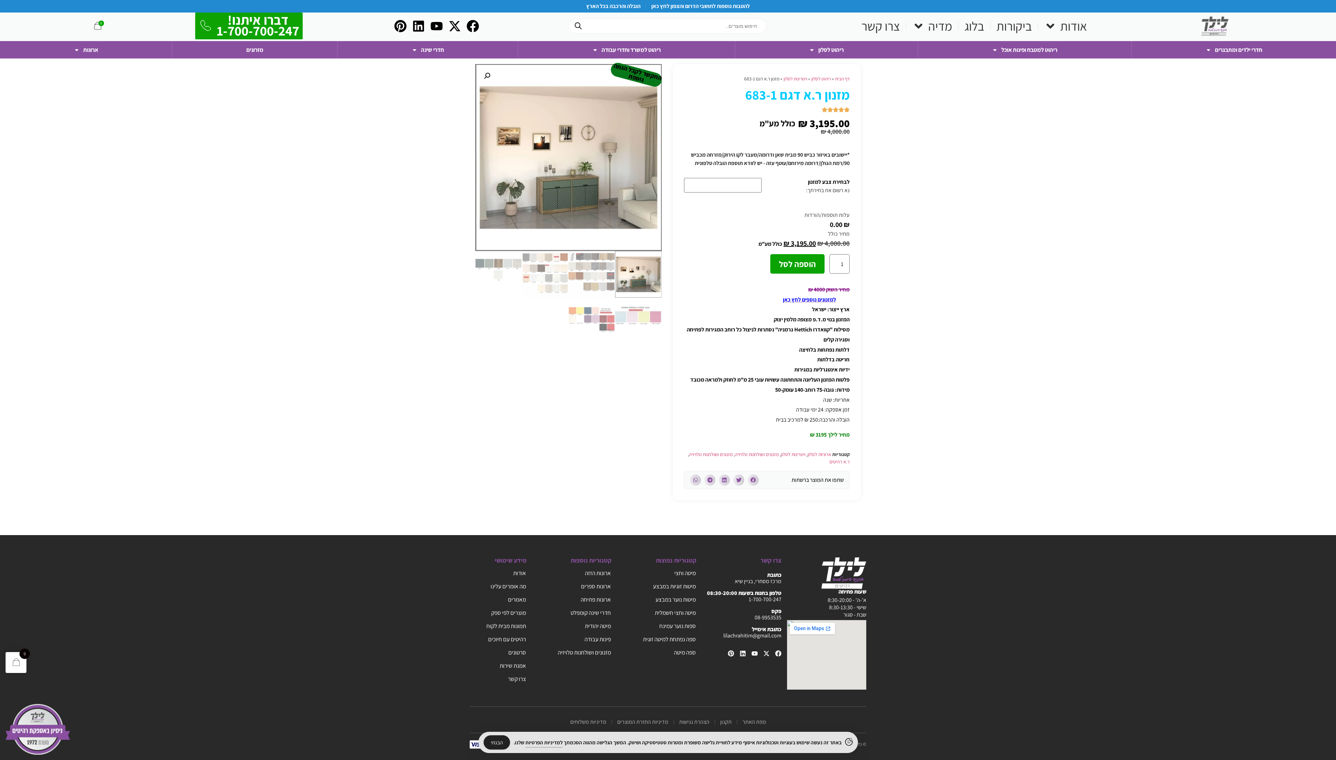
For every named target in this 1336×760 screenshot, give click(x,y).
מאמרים (517, 599)
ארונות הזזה (598, 573)
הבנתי (497, 742)
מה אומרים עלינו (508, 586)
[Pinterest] (400, 26)
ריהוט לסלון (831, 50)
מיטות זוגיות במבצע (674, 586)
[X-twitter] (454, 26)
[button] (753, 480)
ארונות (90, 50)
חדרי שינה (432, 50)
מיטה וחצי (685, 573)
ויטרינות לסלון (795, 79)
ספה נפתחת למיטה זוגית (669, 639)
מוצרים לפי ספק (508, 613)
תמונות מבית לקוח (506, 626)
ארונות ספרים (596, 586)
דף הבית (842, 79)
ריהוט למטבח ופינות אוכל (1029, 50)
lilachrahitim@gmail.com (752, 635)
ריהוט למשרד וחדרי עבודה (631, 50)
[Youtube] (436, 26)
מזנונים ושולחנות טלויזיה (757, 454)
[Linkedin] (418, 26)
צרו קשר (880, 26)
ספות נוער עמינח (677, 626)
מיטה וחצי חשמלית (675, 613)
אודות (1073, 26)
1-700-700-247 (765, 599)
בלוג (974, 26)
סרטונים (517, 652)
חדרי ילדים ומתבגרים (1238, 50)
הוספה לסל (797, 263)
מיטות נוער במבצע (675, 599)
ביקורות (1014, 26)
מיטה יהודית (598, 626)
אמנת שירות (513, 665)
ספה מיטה (685, 652)
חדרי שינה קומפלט (591, 613)
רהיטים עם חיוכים (507, 639)
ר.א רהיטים (839, 462)
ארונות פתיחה (596, 599)
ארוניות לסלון (819, 454)
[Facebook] (473, 26)
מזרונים (254, 50)
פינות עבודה (597, 639)
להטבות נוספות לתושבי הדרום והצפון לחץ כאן (700, 6)
